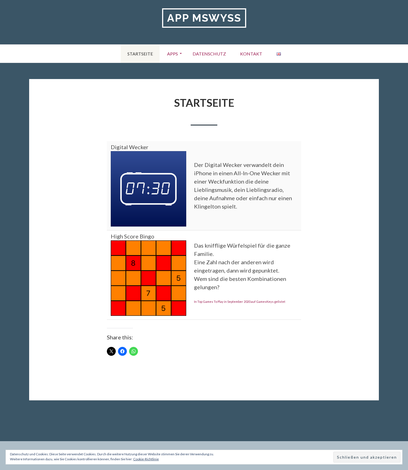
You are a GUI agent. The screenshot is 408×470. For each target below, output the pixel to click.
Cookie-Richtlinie (146, 459)
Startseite (140, 53)
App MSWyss (204, 18)
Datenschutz (209, 53)
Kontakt (251, 53)
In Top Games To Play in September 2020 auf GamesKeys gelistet (239, 301)
